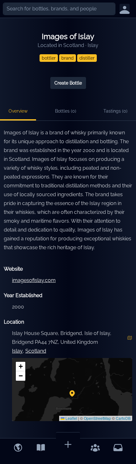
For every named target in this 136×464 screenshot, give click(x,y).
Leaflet (71, 418)
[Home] (18, 447)
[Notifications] (118, 447)
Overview (18, 111)
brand (67, 58)
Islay (93, 45)
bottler (49, 58)
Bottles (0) (65, 111)
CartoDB (123, 418)
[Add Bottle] (68, 444)
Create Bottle (68, 82)
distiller (87, 58)
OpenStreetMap (97, 418)
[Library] (40, 447)
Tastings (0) (115, 111)
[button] (72, 393)
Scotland (73, 45)
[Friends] (95, 447)
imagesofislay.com (34, 280)
